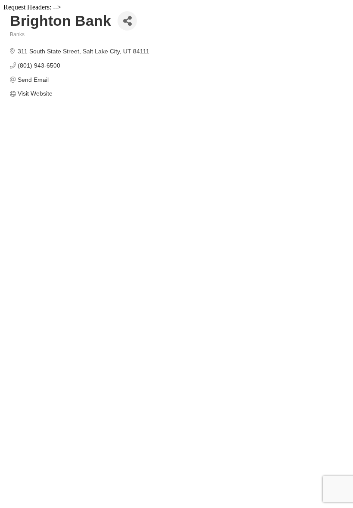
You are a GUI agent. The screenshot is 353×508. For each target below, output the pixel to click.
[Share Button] (127, 21)
